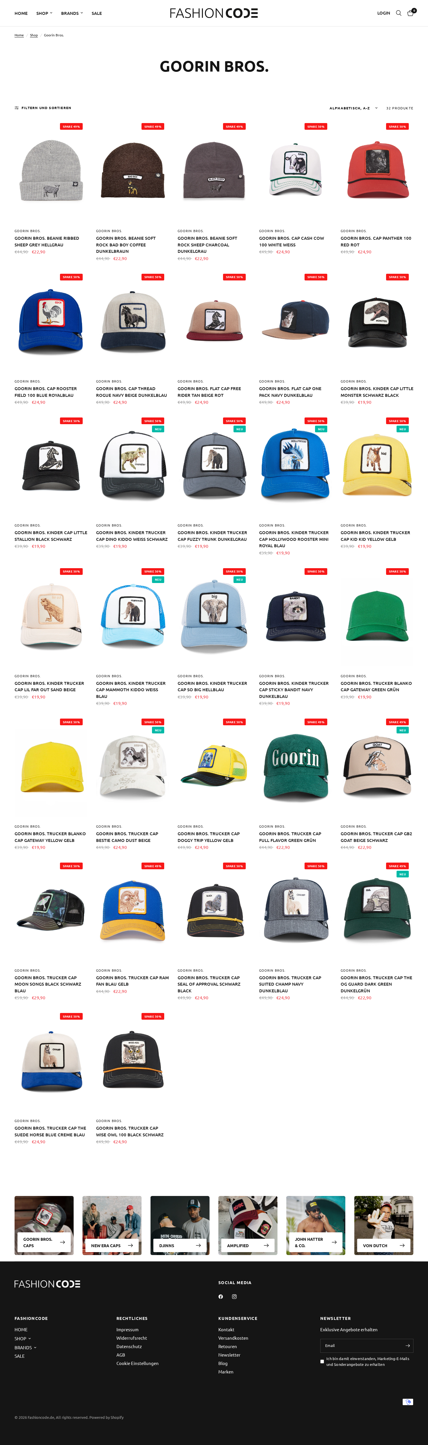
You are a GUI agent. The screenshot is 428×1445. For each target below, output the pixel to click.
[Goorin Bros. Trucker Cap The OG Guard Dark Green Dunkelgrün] (377, 910)
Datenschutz (129, 1346)
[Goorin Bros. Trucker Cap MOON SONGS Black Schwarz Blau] (51, 910)
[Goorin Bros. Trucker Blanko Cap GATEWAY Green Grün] (377, 616)
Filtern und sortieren (46, 107)
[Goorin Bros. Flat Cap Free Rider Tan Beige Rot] (214, 321)
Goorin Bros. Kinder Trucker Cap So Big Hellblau (212, 686)
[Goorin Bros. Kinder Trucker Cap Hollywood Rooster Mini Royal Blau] (295, 465)
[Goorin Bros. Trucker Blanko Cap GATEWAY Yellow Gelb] (51, 766)
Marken (226, 1371)
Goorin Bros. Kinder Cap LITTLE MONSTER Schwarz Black (377, 391)
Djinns (166, 1245)
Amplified (238, 1245)
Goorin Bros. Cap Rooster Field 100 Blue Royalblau (46, 391)
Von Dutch (375, 1245)
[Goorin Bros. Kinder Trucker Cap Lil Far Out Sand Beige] (51, 616)
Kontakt (226, 1329)
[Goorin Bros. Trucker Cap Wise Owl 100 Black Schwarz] (132, 1060)
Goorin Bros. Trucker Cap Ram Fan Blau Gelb (132, 981)
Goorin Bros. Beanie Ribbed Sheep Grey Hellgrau (47, 241)
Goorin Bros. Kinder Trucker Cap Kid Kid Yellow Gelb (375, 535)
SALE (97, 13)
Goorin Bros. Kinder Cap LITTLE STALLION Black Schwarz (51, 535)
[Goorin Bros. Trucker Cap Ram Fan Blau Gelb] (132, 910)
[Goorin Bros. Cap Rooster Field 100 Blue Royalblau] (51, 321)
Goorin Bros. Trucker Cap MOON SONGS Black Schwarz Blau (48, 984)
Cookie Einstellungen (137, 1363)
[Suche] (398, 13)
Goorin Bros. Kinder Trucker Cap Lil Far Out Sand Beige (49, 686)
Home (19, 35)
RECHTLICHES (132, 1318)
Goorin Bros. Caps (37, 1242)
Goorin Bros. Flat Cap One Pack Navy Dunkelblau (290, 391)
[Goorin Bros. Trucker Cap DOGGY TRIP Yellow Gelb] (214, 766)
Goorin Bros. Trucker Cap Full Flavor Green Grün (290, 837)
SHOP (42, 13)
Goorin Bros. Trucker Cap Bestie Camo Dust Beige (127, 837)
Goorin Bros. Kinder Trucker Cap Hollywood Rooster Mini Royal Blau (294, 538)
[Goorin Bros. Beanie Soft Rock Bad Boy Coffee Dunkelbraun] (132, 170)
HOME (21, 13)
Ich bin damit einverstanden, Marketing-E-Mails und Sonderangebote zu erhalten (367, 1361)
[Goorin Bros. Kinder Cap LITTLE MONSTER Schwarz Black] (377, 321)
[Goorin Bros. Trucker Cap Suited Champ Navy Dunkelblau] (295, 910)
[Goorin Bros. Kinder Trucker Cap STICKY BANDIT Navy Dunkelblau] (295, 616)
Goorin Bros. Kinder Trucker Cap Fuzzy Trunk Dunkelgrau (212, 535)
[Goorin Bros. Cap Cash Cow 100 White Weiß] (295, 170)
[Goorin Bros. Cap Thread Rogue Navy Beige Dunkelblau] (132, 321)
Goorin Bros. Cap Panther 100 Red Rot (376, 241)
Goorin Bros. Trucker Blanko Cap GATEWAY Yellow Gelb (50, 837)
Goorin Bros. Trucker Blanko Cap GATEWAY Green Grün (376, 686)
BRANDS (70, 13)
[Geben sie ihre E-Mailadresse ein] (407, 1346)
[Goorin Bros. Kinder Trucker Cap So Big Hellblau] (214, 616)
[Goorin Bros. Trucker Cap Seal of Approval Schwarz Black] (214, 910)
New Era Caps (106, 1245)
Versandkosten (233, 1338)
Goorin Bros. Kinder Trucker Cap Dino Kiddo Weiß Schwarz (132, 535)
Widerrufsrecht (131, 1338)
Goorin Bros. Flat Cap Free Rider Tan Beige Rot (209, 391)
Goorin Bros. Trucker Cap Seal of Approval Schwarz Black (209, 984)
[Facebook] (224, 1296)
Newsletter (229, 1354)
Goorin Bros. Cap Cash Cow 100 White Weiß (291, 241)
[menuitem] (23, 13)
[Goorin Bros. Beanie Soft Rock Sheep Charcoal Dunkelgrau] (214, 170)
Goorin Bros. (28, 230)
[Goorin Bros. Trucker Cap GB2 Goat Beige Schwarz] (377, 766)
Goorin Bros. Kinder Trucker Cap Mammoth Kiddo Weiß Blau (131, 689)
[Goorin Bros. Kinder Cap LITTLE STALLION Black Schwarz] (51, 465)
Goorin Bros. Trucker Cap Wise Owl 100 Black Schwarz (130, 1131)
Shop (34, 35)
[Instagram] (238, 1296)
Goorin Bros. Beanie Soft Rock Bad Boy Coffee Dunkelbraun (126, 244)
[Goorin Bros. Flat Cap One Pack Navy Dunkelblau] (295, 321)
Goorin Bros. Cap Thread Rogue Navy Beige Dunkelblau (131, 391)
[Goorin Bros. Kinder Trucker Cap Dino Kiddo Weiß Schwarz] (132, 465)
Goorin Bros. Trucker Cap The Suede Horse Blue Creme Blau (50, 1131)
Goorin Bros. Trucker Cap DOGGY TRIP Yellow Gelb (209, 837)
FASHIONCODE (31, 1318)
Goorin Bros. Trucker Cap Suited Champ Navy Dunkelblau (290, 984)
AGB (120, 1354)
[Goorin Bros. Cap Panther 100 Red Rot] (377, 170)
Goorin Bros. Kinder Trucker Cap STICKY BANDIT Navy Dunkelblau (294, 689)
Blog (223, 1363)
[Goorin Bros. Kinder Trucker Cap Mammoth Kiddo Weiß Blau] (132, 616)
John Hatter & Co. (309, 1242)
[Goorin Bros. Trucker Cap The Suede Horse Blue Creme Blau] (51, 1060)
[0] (408, 13)
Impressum (127, 1329)
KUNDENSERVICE (237, 1318)
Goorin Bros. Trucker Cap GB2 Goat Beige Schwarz (376, 837)
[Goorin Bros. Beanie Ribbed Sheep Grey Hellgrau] (51, 170)
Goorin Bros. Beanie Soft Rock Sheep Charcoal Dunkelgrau (207, 244)
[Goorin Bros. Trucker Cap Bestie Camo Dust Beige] (132, 766)
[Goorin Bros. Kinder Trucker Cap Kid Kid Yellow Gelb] (377, 465)
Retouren (227, 1346)
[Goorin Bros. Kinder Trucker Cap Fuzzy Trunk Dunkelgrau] (214, 465)
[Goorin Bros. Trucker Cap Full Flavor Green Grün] (295, 766)
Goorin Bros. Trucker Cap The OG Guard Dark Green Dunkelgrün (376, 984)
